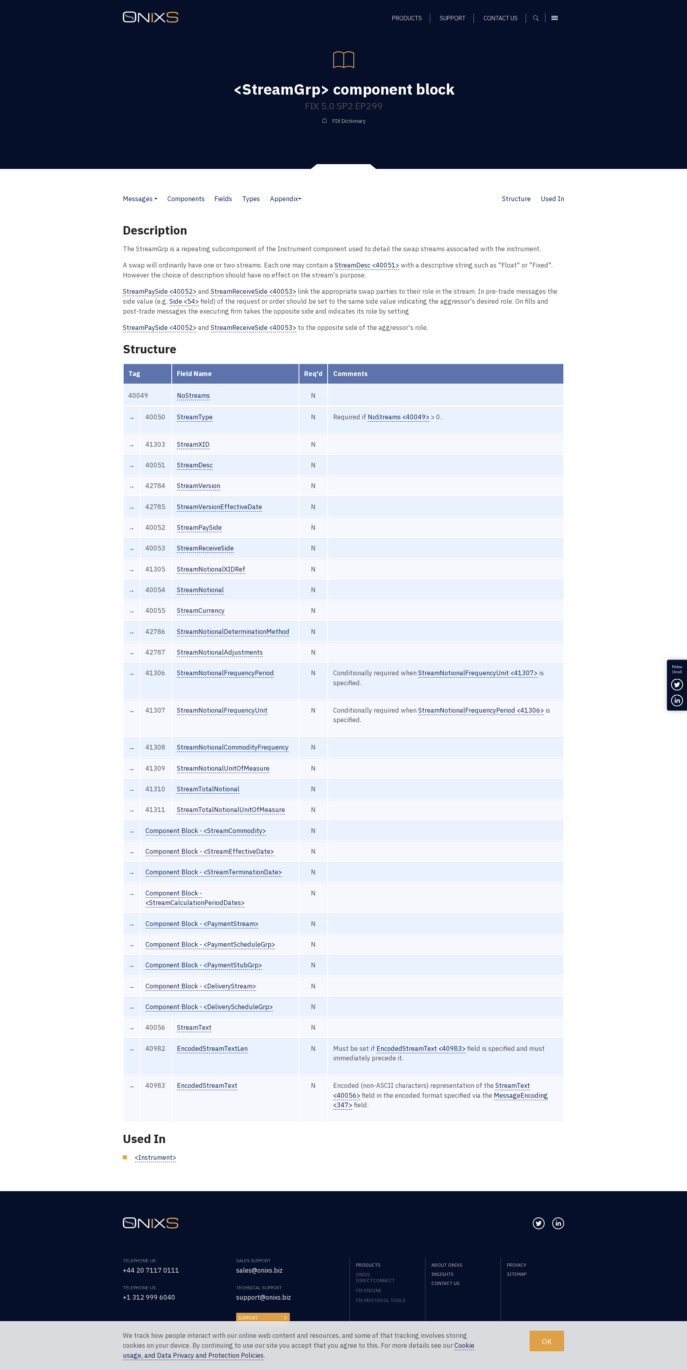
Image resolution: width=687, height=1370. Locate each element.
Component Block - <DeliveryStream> (201, 986)
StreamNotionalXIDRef (211, 569)
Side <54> (184, 301)
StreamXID (193, 444)
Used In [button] (552, 198)
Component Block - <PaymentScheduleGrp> (210, 944)
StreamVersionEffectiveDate (219, 506)
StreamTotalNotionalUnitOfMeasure (231, 809)
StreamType (195, 417)
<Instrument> (155, 1157)
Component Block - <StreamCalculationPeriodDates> (195, 898)
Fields (223, 198)
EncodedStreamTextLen (212, 1048)
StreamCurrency (201, 610)
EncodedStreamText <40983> (421, 1048)
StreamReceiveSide (205, 548)
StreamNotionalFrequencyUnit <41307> (478, 673)
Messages (138, 198)
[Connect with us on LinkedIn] (558, 1223)
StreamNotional (200, 589)
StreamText (194, 1027)
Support (248, 1318)
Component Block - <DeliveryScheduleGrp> (209, 1006)
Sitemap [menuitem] (516, 1274)
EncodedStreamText (207, 1085)
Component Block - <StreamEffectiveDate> (210, 851)
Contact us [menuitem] (500, 18)
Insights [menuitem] (442, 1274)
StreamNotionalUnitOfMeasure (223, 768)
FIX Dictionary (349, 121)
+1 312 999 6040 (149, 1297)
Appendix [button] (284, 198)
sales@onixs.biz (259, 1270)
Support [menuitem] (453, 18)
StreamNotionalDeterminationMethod (233, 631)
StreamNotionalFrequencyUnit (222, 710)
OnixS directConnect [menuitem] (375, 1277)
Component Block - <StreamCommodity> (206, 830)
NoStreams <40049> (398, 417)
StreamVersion (198, 485)
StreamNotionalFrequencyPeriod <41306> (481, 710)
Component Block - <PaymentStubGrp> (204, 965)
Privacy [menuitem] (516, 1265)
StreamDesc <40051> (367, 265)
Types (251, 198)
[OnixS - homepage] (151, 17)
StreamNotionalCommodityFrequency (233, 747)
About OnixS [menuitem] (446, 1265)
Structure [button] (516, 198)
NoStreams (193, 395)
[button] (155, 198)
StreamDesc (195, 465)
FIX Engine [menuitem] (369, 1290)
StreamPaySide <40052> (159, 291)
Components (186, 198)
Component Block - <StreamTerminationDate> (214, 872)
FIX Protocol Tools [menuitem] (381, 1300)
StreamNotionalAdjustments (220, 652)
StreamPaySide (199, 527)
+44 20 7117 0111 (151, 1270)
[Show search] (538, 18)
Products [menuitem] (407, 18)
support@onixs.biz (263, 1297)
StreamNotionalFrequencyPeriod (225, 673)
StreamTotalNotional (208, 789)
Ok (547, 1341)
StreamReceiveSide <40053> (253, 291)
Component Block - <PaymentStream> (202, 923)
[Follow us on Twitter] (539, 1223)
